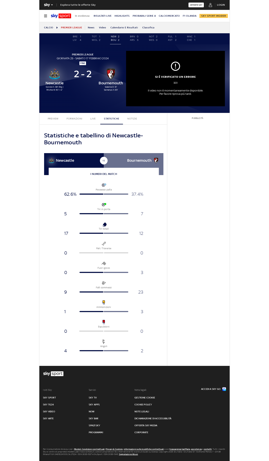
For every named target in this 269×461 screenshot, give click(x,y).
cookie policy (143, 404)
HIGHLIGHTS (122, 15)
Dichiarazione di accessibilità (152, 418)
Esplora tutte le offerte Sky (78, 4)
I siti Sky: (47, 390)
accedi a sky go (211, 389)
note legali (141, 411)
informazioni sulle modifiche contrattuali (144, 449)
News (91, 27)
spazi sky (94, 425)
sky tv (93, 397)
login (221, 4)
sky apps (94, 404)
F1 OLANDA (190, 15)
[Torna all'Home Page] (61, 16)
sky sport (49, 397)
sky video (49, 411)
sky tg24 (48, 404)
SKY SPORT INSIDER (213, 15)
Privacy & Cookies (114, 449)
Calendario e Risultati (124, 27)
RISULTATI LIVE (103, 15)
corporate (141, 432)
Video (102, 27)
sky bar (93, 418)
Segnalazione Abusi (128, 454)
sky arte (48, 418)
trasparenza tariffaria (179, 449)
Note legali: (140, 390)
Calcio (48, 27)
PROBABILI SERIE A (144, 15)
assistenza (196, 449)
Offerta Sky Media (145, 425)
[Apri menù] (45, 16)
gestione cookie (144, 397)
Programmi (96, 432)
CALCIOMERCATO (169, 15)
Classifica (148, 27)
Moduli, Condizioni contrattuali (89, 449)
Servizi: (92, 390)
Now (92, 411)
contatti (208, 449)
